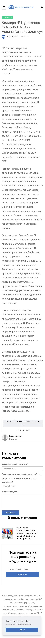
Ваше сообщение (10, 491)
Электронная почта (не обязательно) (19, 474)
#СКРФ (8, 421)
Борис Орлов (12, 37)
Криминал (7, 17)
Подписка (22, 575)
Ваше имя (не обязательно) (15, 464)
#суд (23, 425)
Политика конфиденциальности (19, 624)
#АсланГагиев (23, 421)
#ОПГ (38, 421)
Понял (22, 630)
